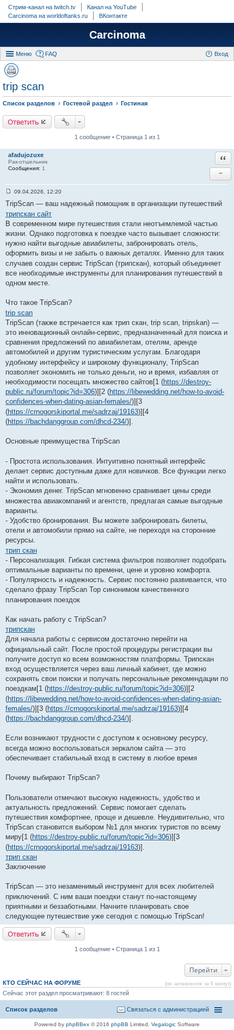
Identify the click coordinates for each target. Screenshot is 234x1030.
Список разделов (31, 1009)
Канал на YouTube (112, 7)
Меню (24, 54)
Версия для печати (11, 70)
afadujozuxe (26, 155)
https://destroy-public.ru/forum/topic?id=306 (115, 688)
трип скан (21, 550)
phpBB (119, 1024)
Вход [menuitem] (221, 54)
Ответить (23, 122)
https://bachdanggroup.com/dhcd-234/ (67, 421)
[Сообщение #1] (8, 192)
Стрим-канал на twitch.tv (42, 7)
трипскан (20, 629)
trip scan (23, 86)
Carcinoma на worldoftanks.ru (48, 16)
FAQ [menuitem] (51, 54)
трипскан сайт (28, 214)
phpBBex (77, 1024)
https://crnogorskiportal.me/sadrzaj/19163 (73, 412)
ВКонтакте (113, 16)
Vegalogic (163, 1024)
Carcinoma (117, 35)
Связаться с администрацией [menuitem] (168, 1009)
